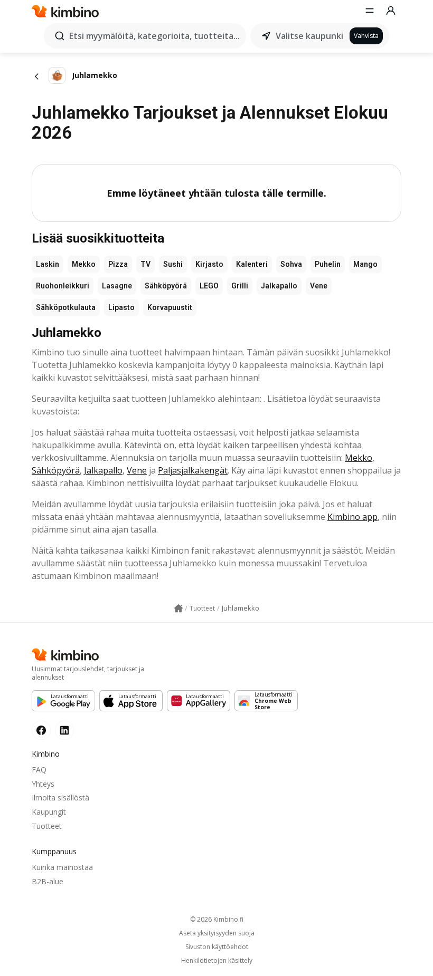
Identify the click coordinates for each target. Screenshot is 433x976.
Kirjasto (209, 264)
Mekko (84, 264)
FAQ (39, 770)
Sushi (173, 264)
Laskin (47, 264)
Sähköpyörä (166, 286)
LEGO (209, 286)
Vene (318, 286)
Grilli (239, 286)
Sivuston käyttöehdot (216, 947)
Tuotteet (47, 826)
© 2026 (216, 919)
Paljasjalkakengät (193, 470)
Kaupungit (49, 812)
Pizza (118, 264)
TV (145, 264)
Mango (365, 264)
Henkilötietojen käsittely (216, 960)
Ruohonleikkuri (62, 286)
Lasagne (117, 286)
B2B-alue (47, 881)
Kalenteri (252, 264)
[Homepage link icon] (178, 608)
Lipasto (121, 307)
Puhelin (328, 264)
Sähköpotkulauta (66, 307)
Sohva (291, 264)
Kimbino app (352, 517)
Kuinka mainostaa (62, 867)
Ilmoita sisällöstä (60, 798)
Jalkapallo (279, 286)
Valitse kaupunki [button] (309, 36)
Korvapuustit (169, 307)
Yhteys (43, 784)
